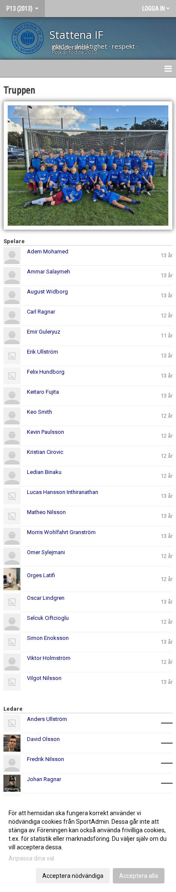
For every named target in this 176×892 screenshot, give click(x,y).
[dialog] (88, 844)
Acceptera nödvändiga (72, 875)
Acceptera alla (138, 875)
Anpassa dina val (31, 858)
